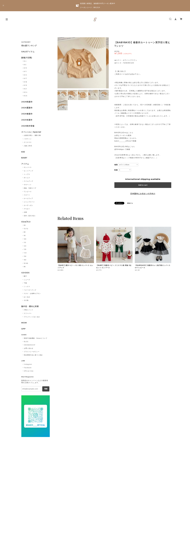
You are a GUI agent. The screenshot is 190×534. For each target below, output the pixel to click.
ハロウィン (28, 139)
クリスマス (28, 142)
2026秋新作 (27, 102)
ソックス (27, 286)
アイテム (25, 164)
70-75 (26, 229)
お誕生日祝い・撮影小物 (32, 135)
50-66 (26, 263)
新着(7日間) (26, 58)
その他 (26, 300)
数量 (116, 170)
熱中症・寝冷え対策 (30, 306)
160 (25, 260)
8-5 (25, 65)
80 (25, 232)
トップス (27, 174)
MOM (24, 323)
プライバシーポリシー (31, 352)
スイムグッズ (28, 181)
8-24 (25, 92)
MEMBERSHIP (29, 345)
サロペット (28, 184)
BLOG (26, 341)
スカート (27, 195)
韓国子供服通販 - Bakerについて (35, 338)
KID (23, 152)
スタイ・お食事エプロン (32, 293)
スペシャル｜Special (31, 132)
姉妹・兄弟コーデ (30, 188)
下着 (25, 283)
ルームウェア (28, 198)
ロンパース (28, 167)
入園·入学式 (28, 146)
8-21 (25, 89)
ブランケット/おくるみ (32, 317)
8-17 (25, 78)
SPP (23, 329)
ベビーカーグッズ (30, 290)
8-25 (25, 96)
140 (25, 253)
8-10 (25, 68)
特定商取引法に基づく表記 (33, 355)
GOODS (25, 273)
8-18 (25, 82)
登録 (45, 389)
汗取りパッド (28, 310)
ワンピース (28, 191)
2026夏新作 (27, 108)
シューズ (27, 280)
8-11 (25, 71)
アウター (27, 209)
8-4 (25, 61)
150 (25, 256)
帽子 (25, 276)
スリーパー (28, 313)
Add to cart (142, 185)
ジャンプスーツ (29, 202)
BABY (24, 158)
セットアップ (28, 171)
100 (25, 239)
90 (25, 235)
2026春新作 (27, 114)
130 (25, 249)
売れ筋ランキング (29, 45)
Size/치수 (26, 222)
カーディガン (28, 205)
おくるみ (27, 297)
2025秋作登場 (27, 126)
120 (25, 246)
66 (25, 225)
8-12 (25, 75)
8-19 (25, 85)
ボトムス (27, 178)
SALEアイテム (28, 52)
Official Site (28, 371)
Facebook (28, 368)
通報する (130, 203)
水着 (25, 212)
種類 (116, 165)
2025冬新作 (26, 120)
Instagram (28, 364)
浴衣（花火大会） (30, 216)
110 (25, 242)
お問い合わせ (28, 348)
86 (25, 267)
